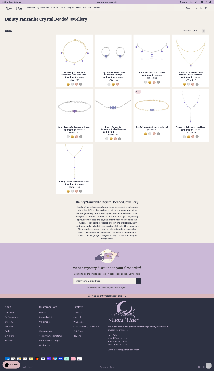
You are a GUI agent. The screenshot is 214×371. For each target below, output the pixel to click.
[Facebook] (202, 2)
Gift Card (9, 335)
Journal (77, 317)
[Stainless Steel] (80, 84)
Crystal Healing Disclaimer (86, 326)
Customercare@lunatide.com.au (123, 349)
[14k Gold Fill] (68, 84)
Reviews (9, 340)
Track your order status (50, 335)
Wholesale (78, 321)
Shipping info (45, 331)
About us (77, 312)
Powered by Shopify (26, 367)
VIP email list (45, 321)
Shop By (9, 326)
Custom (9, 321)
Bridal (7, 331)
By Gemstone (11, 317)
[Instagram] (206, 2)
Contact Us (44, 345)
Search (42, 312)
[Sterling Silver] (72, 84)
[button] (196, 31)
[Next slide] (88, 52)
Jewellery (9, 312)
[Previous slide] (60, 52)
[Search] (195, 8)
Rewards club (45, 317)
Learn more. (122, 330)
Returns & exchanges (49, 340)
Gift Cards (78, 331)
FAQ (41, 326)
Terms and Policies (107, 367)
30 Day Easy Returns (11, 2)
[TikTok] (210, 2)
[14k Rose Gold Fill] (76, 84)
